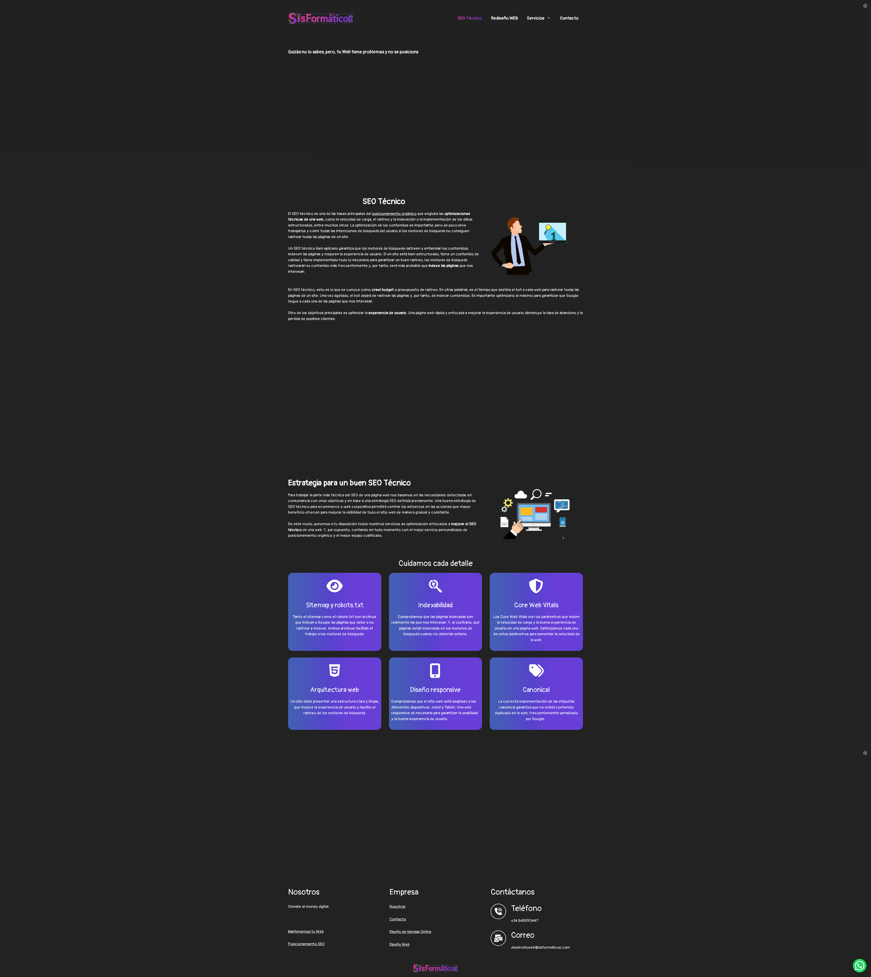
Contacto (569, 18)
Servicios (535, 18)
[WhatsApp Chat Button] (859, 965)
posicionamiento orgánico (394, 213)
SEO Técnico (470, 18)
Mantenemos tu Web (306, 931)
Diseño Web (399, 944)
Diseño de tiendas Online (410, 931)
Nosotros (397, 906)
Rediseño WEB (504, 18)
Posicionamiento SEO (306, 944)
